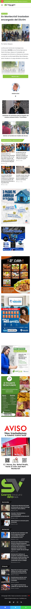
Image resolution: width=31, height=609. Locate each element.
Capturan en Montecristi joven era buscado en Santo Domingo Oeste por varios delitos (20, 507)
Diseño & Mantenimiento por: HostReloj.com (15, 598)
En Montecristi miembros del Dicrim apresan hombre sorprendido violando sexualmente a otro (19, 535)
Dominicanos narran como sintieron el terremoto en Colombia (19, 579)
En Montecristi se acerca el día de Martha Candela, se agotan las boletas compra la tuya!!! (22, 155)
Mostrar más (15, 76)
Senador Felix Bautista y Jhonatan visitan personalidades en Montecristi (20, 514)
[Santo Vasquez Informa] (10, 5)
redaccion (15, 93)
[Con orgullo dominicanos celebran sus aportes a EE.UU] (5, 587)
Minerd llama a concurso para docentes (20, 521)
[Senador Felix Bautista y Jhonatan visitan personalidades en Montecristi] (5, 515)
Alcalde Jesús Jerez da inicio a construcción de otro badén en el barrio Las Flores (22, 177)
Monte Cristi (4, 13)
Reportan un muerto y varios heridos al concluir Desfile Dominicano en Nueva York (19, 571)
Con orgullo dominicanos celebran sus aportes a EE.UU (19, 585)
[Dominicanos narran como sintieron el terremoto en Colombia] (5, 580)
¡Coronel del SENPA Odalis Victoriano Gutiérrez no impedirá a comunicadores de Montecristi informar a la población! (7, 179)
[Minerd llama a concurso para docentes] (5, 523)
